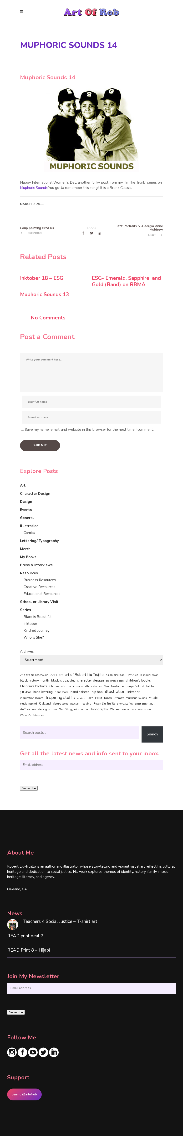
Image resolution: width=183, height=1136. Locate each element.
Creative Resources (39, 586)
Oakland (45, 703)
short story (141, 704)
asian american (115, 675)
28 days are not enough (34, 675)
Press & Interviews (36, 565)
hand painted (80, 692)
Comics (29, 532)
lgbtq (108, 698)
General (27, 517)
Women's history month (34, 715)
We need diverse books (123, 709)
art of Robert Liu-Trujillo (84, 674)
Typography (99, 709)
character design (90, 680)
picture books (60, 704)
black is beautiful (63, 680)
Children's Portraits (33, 686)
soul (151, 704)
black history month (34, 680)
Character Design (35, 493)
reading (86, 704)
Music (153, 697)
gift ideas (25, 692)
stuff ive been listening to (35, 709)
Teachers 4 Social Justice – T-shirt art (60, 921)
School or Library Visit (39, 601)
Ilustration (29, 526)
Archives (27, 651)
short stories (125, 704)
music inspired (28, 704)
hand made (61, 692)
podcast (74, 704)
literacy (119, 698)
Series (25, 610)
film (106, 686)
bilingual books (149, 675)
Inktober (30, 623)
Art (23, 485)
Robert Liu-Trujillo (104, 704)
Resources (29, 573)
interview (80, 698)
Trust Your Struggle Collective (70, 709)
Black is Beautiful (37, 616)
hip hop (97, 692)
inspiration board (32, 698)
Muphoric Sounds (34, 187)
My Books (28, 557)
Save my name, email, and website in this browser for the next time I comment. (89, 429)
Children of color (60, 686)
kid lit (98, 698)
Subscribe (29, 788)
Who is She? (34, 637)
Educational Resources (42, 593)
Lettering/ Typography (39, 540)
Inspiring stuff (59, 697)
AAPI (54, 675)
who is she (144, 709)
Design (26, 501)
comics (78, 686)
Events (26, 509)
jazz (90, 698)
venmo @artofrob (24, 1094)
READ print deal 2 (25, 936)
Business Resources (40, 580)
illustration (115, 691)
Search (152, 734)
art (61, 675)
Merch (25, 549)
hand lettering (43, 692)
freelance (117, 686)
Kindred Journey (37, 630)
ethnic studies (93, 686)
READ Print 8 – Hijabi (28, 950)
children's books (138, 680)
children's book (115, 681)
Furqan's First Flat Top (140, 686)
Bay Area (132, 675)
